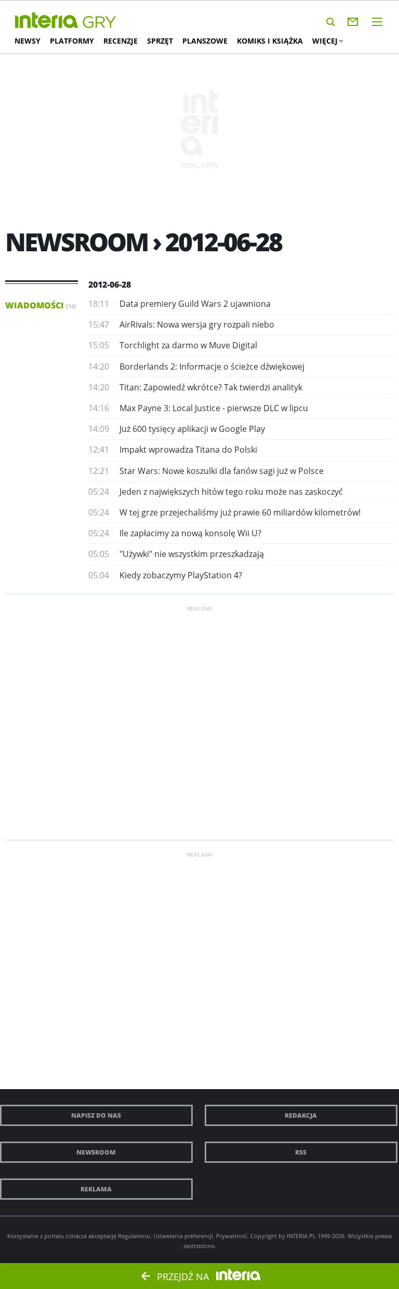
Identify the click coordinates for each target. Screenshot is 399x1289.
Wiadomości (40, 305)
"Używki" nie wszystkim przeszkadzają (191, 554)
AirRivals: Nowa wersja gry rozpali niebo (196, 324)
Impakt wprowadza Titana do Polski (188, 449)
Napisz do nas (96, 1115)
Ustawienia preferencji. (184, 1236)
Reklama (96, 1189)
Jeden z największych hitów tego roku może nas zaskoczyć (231, 491)
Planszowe (205, 41)
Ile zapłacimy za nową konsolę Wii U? (190, 533)
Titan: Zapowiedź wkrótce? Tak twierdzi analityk (210, 387)
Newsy (28, 41)
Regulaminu (134, 1236)
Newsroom (96, 1152)
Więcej (325, 41)
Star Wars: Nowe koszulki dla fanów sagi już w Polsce (221, 471)
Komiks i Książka (270, 41)
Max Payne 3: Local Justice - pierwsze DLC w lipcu (213, 408)
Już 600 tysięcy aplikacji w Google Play (192, 429)
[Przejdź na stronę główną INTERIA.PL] (46, 21)
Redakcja (301, 1115)
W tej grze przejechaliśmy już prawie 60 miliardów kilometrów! (240, 512)
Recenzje (120, 41)
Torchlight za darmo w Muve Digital (188, 345)
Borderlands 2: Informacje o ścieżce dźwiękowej (211, 366)
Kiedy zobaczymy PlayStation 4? (180, 575)
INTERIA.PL (301, 1236)
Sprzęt (160, 41)
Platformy (72, 41)
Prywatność (231, 1236)
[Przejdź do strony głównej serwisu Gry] (100, 22)
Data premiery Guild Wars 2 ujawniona (195, 303)
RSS (301, 1152)
